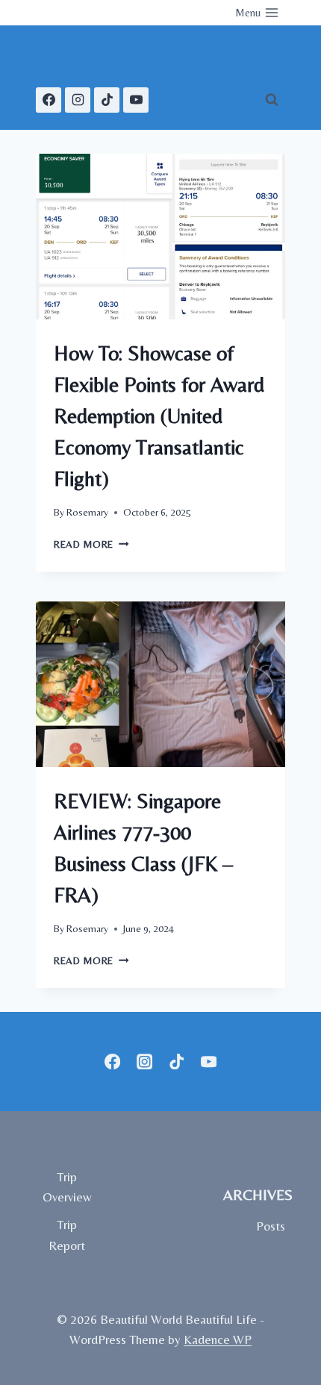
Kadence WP (218, 1339)
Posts (270, 1226)
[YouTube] (136, 100)
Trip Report (67, 1234)
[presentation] (160, 237)
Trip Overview (67, 1186)
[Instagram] (77, 100)
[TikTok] (106, 100)
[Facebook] (48, 100)
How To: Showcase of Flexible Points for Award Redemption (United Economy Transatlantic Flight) (159, 415)
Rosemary (87, 512)
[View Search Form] (271, 100)
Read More (91, 544)
